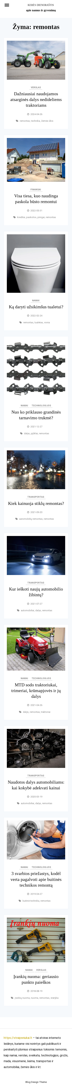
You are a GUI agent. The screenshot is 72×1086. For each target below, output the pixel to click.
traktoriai (45, 712)
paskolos (31, 217)
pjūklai (34, 433)
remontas (25, 120)
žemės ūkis (47, 120)
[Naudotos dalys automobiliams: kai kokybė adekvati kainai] (36, 767)
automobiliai (27, 610)
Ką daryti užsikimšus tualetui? (36, 306)
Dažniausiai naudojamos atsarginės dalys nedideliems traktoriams (36, 99)
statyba (55, 997)
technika (35, 120)
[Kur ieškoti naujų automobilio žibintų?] (36, 574)
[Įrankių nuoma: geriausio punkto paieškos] (36, 961)
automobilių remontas (31, 518)
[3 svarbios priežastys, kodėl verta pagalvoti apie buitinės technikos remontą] (36, 858)
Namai (36, 300)
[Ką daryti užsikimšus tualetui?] (36, 292)
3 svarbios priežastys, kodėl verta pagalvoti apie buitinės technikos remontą (36, 879)
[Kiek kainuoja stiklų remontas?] (36, 488)
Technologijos (41, 405)
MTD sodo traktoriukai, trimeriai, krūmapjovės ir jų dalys (36, 690)
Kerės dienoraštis (41, 5)
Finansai (35, 189)
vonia (47, 322)
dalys (27, 433)
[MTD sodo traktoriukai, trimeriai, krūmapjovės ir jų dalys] (36, 669)
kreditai (21, 217)
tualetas (39, 322)
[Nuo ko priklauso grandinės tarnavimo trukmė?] (36, 397)
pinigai (41, 217)
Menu (8, 5)
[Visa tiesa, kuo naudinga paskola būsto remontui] (36, 181)
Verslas (36, 87)
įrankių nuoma (22, 997)
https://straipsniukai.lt (18, 1038)
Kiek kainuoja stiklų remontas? (36, 503)
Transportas (35, 497)
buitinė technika (31, 900)
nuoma (34, 997)
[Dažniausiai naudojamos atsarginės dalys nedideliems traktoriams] (36, 78)
